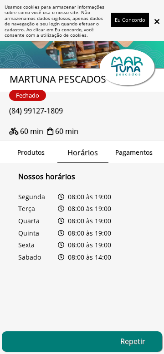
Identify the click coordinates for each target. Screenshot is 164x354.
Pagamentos (134, 152)
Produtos (31, 152)
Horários (82, 152)
